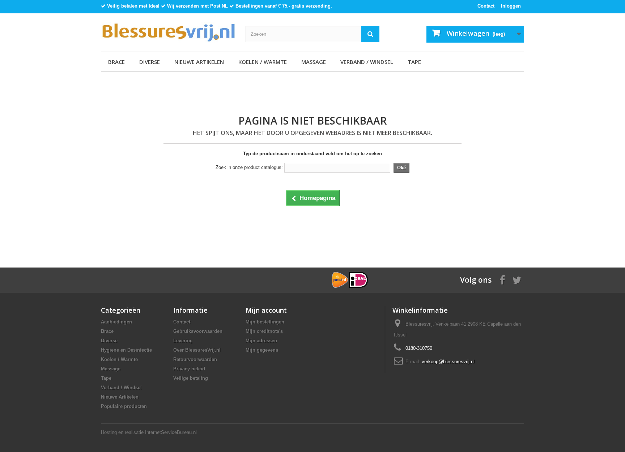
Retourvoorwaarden (195, 359)
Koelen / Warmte (262, 61)
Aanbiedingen (116, 322)
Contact (485, 6)
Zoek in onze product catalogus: (249, 167)
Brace (116, 61)
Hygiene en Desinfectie (126, 350)
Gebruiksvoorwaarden (197, 331)
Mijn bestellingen (265, 322)
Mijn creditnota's (264, 331)
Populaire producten (124, 406)
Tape (414, 61)
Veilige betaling (190, 378)
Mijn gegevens (262, 350)
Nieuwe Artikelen (199, 61)
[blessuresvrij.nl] (168, 32)
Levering (183, 340)
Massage (313, 61)
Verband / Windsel (366, 61)
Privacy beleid (189, 368)
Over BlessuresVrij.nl (197, 350)
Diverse (149, 61)
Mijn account (266, 310)
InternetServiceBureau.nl (171, 432)
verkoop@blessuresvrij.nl (448, 361)
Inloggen (511, 6)
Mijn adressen (261, 340)
